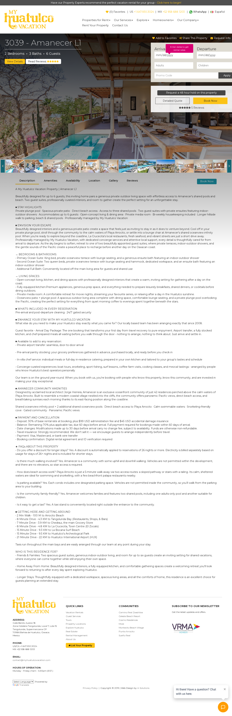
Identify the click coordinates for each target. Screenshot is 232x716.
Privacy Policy (90, 688)
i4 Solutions (143, 688)
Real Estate (71, 631)
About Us (71, 639)
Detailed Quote (172, 100)
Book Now (210, 100)
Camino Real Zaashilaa (131, 612)
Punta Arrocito (126, 631)
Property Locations (76, 623)
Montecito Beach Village (131, 627)
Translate (24, 685)
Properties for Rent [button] (95, 20)
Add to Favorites (166, 38)
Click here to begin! (169, 2)
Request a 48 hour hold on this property (191, 92)
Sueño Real (124, 635)
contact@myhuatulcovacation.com (31, 660)
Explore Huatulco (75, 627)
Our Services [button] (122, 20)
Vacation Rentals (74, 612)
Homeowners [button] (162, 20)
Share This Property (195, 38)
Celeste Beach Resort (129, 616)
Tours (68, 620)
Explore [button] (142, 20)
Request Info (222, 38)
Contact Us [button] (120, 25)
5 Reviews (197, 107)
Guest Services (73, 616)
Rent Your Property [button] (95, 25)
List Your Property (81, 645)
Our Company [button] (187, 20)
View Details (15, 61)
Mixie (121, 623)
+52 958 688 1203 (174, 11)
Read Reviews (37, 61)
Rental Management (77, 635)
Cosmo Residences (128, 620)
